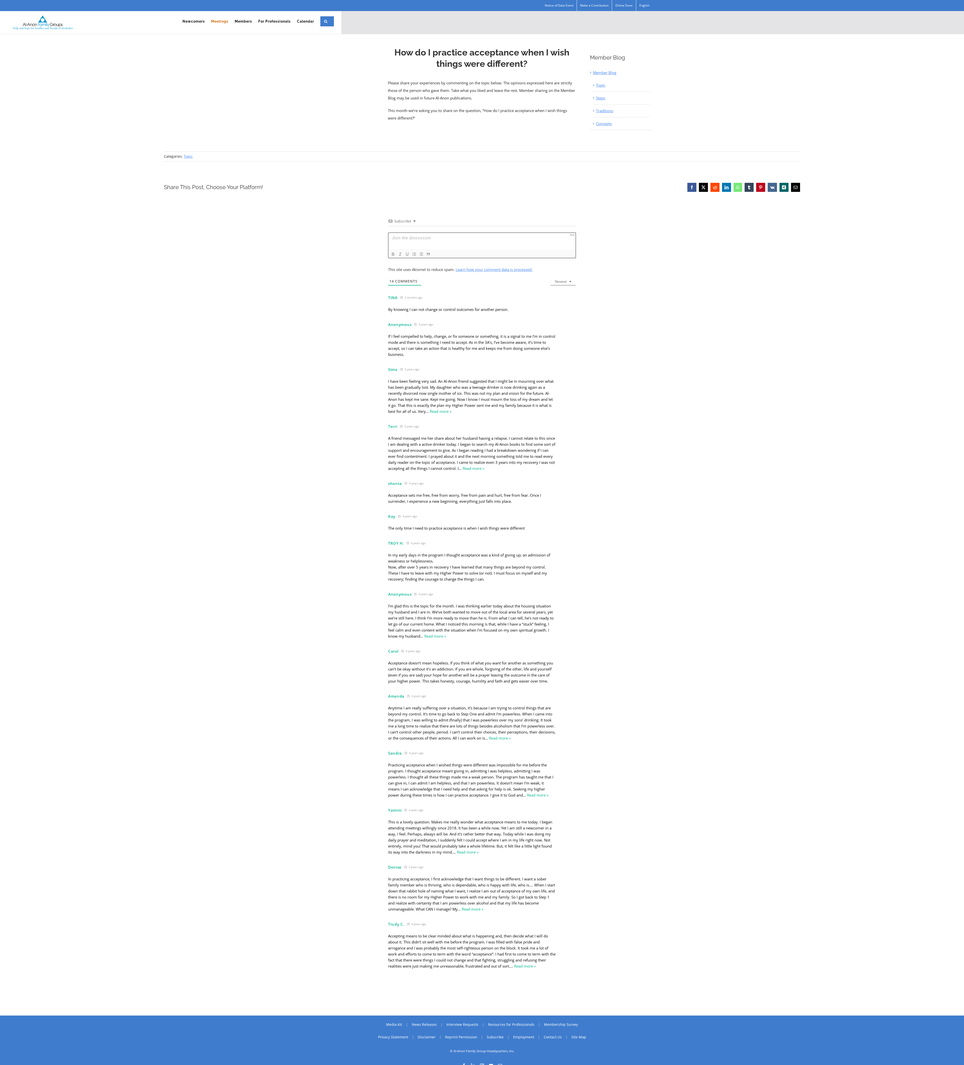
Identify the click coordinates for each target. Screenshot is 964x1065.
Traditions (604, 110)
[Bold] (393, 254)
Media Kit (394, 1024)
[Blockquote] (428, 254)
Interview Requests (462, 1024)
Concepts (604, 123)
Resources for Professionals (511, 1024)
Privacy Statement (393, 1037)
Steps (600, 97)
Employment (523, 1037)
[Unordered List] (421, 254)
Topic (600, 85)
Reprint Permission (461, 1037)
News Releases (424, 1024)
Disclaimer (427, 1037)
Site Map (578, 1037)
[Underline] (407, 254)
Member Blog (604, 72)
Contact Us (553, 1037)
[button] (326, 21)
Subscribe (495, 1037)
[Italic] (400, 254)
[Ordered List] (414, 254)
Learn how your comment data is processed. (494, 269)
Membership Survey (561, 1024)
